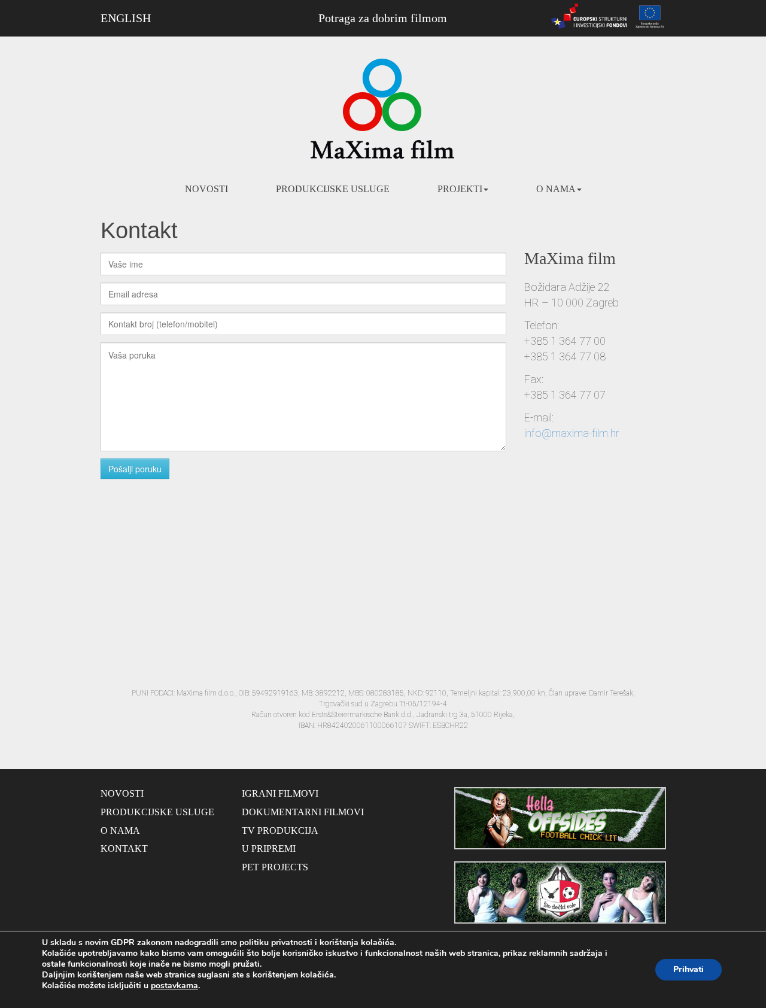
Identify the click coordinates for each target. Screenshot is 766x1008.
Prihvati (688, 969)
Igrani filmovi (280, 793)
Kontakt (124, 848)
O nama (556, 189)
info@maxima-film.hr (571, 433)
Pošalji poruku (135, 469)
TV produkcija (280, 830)
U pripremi (269, 848)
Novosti (206, 189)
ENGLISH (126, 18)
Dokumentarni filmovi (303, 812)
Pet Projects (275, 867)
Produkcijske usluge (333, 189)
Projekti (459, 189)
